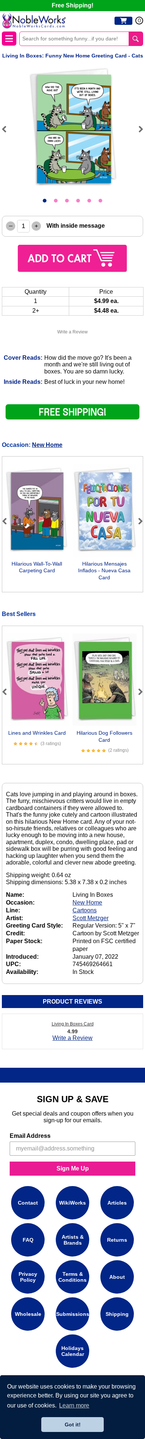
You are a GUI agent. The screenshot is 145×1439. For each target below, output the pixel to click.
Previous (7, 129)
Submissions (72, 1314)
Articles (117, 1203)
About (117, 1277)
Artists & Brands (73, 1240)
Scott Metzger (90, 918)
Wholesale (28, 1314)
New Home (47, 445)
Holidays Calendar (72, 1351)
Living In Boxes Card (73, 1024)
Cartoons (84, 910)
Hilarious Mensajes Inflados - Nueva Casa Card (104, 570)
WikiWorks (72, 1203)
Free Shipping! (72, 5)
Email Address (30, 1136)
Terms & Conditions (72, 1277)
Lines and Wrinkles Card (37, 733)
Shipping (117, 1314)
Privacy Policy (28, 1277)
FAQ (28, 1240)
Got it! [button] (73, 1425)
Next (137, 129)
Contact (28, 1203)
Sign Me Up (73, 1168)
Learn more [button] (74, 1405)
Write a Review (72, 332)
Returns (117, 1240)
